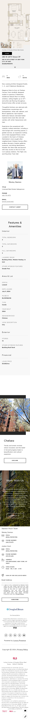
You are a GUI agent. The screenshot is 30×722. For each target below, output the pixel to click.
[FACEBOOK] (6, 635)
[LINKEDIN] (15, 635)
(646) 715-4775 (9, 542)
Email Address (7, 580)
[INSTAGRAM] (10, 635)
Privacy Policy (20, 594)
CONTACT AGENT (15, 207)
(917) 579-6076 (10, 556)
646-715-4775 (6, 195)
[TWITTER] (19, 635)
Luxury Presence (19, 641)
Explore (15, 460)
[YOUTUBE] (24, 635)
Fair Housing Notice (15, 615)
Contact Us (15, 515)
